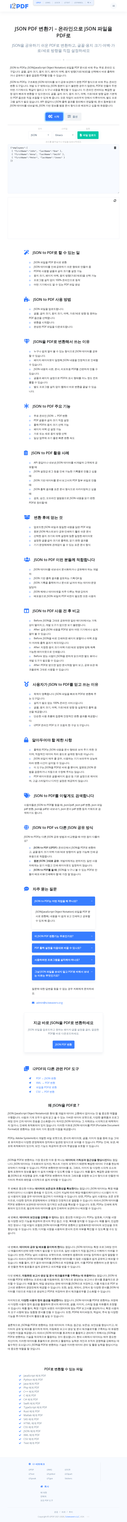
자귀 (63, 1512)
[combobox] (40, 135)
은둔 (56, 1512)
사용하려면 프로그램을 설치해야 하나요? (63, 959)
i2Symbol (51, 1474)
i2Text (31, 1474)
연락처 (43, 1496)
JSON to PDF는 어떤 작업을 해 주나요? (63, 901)
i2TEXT (67, 2)
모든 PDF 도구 (46, 1500)
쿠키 (71, 1512)
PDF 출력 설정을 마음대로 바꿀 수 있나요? (63, 948)
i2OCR (57, 2)
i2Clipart (68, 1474)
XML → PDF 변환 (45, 1082)
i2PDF (38, 2)
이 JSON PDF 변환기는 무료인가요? (63, 936)
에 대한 (43, 1492)
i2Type (50, 1478)
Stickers (68, 1478)
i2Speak (32, 1478)
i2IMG (47, 2)
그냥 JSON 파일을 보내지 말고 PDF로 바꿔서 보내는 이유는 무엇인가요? (63, 973)
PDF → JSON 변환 (46, 1078)
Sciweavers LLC (72, 1516)
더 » (89, 2)
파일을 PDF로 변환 (46, 1087)
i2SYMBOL (78, 2)
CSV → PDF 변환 (45, 1091)
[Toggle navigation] (113, 5)
